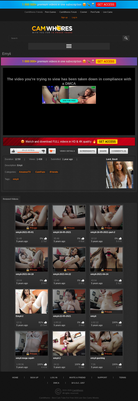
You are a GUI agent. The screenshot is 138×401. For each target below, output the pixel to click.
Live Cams (107, 12)
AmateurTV (25, 172)
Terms (122, 377)
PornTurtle (95, 12)
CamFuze (40, 172)
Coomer (83, 12)
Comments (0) (119, 151)
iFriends (54, 172)
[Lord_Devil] (119, 174)
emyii (16, 179)
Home (15, 377)
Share (103, 151)
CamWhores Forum (68, 12)
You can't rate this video (13, 151)
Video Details (67, 151)
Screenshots (87, 151)
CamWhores (77, 390)
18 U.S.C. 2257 (78, 383)
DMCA (56, 383)
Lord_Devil (111, 159)
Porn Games (50, 12)
